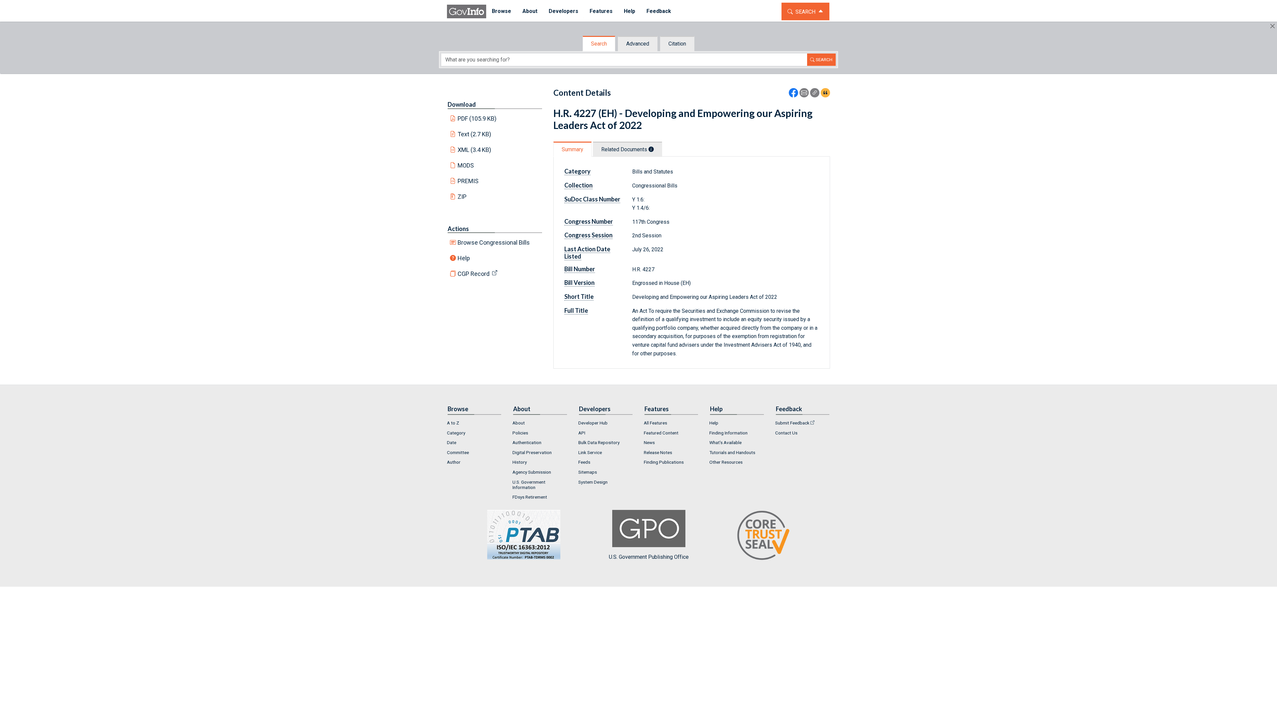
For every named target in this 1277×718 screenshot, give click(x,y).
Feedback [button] (658, 11)
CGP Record (474, 273)
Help (464, 258)
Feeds (584, 462)
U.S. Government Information (528, 484)
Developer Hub (593, 422)
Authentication (526, 442)
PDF (477, 118)
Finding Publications (664, 462)
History (519, 462)
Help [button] (629, 11)
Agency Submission (531, 472)
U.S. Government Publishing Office (649, 557)
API (581, 432)
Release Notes (658, 452)
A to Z (453, 422)
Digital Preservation (532, 452)
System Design (593, 482)
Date (451, 442)
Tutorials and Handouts (732, 452)
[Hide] (1272, 26)
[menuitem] (501, 11)
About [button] (529, 11)
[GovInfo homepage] (466, 11)
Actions (458, 228)
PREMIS (468, 181)
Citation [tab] (677, 44)
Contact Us (786, 432)
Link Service (590, 452)
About (518, 422)
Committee (458, 452)
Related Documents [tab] (624, 149)
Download (462, 104)
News (649, 442)
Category (456, 432)
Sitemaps (587, 472)
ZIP (462, 196)
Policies (520, 432)
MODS (466, 165)
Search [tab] (599, 44)
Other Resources (726, 462)
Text (475, 134)
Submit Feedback (792, 422)
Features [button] (601, 11)
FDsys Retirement (529, 497)
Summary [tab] (572, 149)
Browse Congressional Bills (494, 242)
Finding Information (728, 432)
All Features (655, 422)
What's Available (725, 442)
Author (454, 462)
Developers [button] (563, 11)
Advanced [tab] (637, 44)
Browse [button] (501, 11)
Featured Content (661, 432)
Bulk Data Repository (599, 442)
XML (475, 149)
